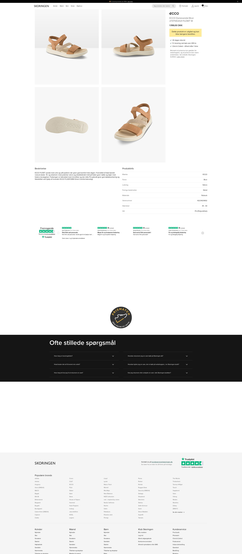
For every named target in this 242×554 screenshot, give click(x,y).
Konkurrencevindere (145, 541)
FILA (70, 487)
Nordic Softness (109, 503)
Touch (175, 487)
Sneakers (38, 538)
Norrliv (106, 506)
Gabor (71, 490)
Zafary (175, 506)
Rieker (140, 481)
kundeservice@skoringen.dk (162, 462)
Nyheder (37, 532)
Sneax (72, 6)
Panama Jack (108, 515)
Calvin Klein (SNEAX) (42, 512)
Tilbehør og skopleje (76, 550)
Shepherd (141, 496)
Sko (36, 535)
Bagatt (37, 493)
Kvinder (55, 6)
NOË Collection (109, 496)
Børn (67, 6)
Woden (175, 499)
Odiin (105, 509)
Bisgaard (37, 503)
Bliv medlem (142, 532)
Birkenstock (39, 499)
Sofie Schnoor (142, 506)
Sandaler (38, 547)
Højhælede (38, 544)
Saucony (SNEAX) (144, 490)
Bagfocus (79, 6)
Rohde (140, 484)
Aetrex (37, 481)
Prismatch (176, 535)
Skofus (140, 503)
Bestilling (176, 550)
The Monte (176, 478)
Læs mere (130, 1)
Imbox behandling (179, 544)
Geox (71, 496)
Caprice (37, 515)
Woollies (175, 503)
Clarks (37, 518)
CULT (71, 481)
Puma (140, 478)
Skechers (141, 499)
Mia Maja (107, 490)
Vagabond (176, 490)
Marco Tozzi (108, 484)
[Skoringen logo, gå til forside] (41, 6)
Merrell (106, 487)
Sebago (140, 493)
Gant (70, 493)
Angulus (37, 484)
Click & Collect (177, 538)
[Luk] (237, 1)
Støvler (37, 541)
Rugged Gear (142, 487)
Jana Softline (73, 512)
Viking (175, 496)
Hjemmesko (39, 550)
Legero (71, 518)
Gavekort (176, 547)
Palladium (107, 512)
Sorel (140, 509)
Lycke (106, 481)
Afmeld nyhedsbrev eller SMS (148, 544)
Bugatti (37, 506)
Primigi (106, 518)
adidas (37, 478)
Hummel (72, 503)
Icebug (71, 509)
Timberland (176, 481)
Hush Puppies (73, 506)
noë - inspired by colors (111, 499)
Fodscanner (176, 541)
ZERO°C (175, 509)
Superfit (140, 515)
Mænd (62, 6)
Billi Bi (37, 496)
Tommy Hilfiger (178, 484)
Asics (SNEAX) (39, 487)
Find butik (176, 532)
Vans (174, 493)
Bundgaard (38, 509)
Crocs (71, 478)
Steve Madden (143, 512)
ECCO (71, 484)
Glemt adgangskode (144, 538)
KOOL (71, 515)
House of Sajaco (74, 499)
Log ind (140, 535)
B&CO (37, 490)
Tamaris (140, 518)
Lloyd (105, 478)
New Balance (108, 493)
